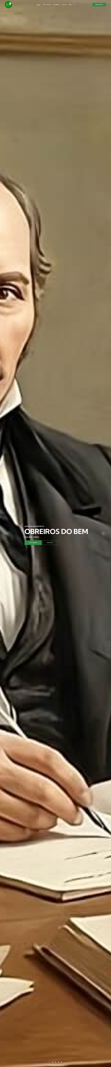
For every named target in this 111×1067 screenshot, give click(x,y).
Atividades (33, 542)
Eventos (50, 542)
